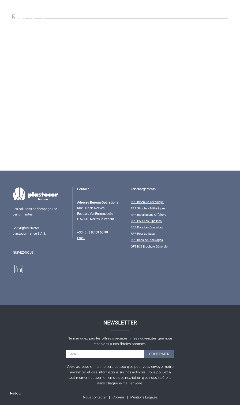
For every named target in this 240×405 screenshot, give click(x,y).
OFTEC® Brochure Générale (149, 246)
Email (81, 238)
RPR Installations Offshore (148, 214)
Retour (16, 393)
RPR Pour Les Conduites (147, 227)
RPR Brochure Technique (147, 202)
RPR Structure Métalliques (148, 208)
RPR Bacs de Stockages (147, 240)
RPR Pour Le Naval (143, 233)
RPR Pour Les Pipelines (146, 221)
